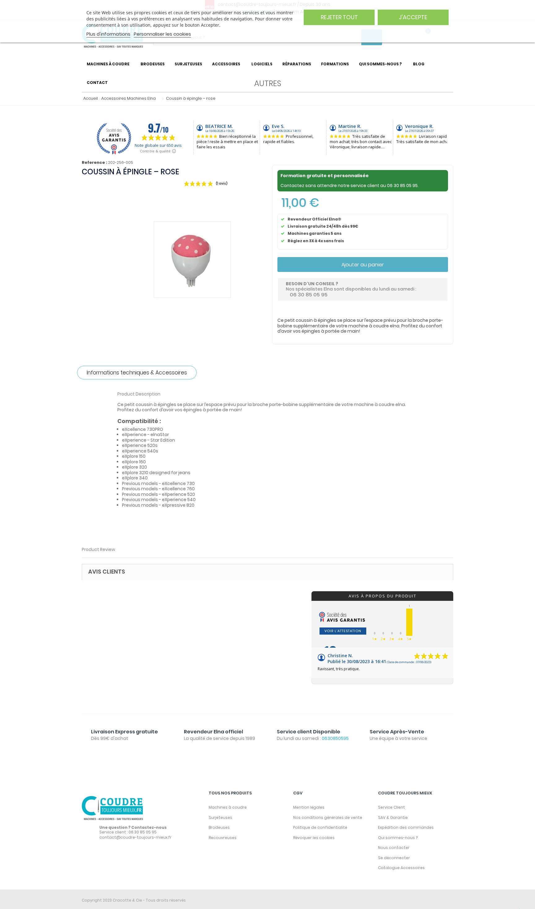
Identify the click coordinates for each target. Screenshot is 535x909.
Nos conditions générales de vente (327, 817)
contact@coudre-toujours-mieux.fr (135, 837)
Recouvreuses (223, 837)
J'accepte (413, 17)
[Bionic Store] (113, 808)
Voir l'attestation (342, 630)
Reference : (94, 162)
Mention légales (308, 807)
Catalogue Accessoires (401, 867)
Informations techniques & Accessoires (137, 372)
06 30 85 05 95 (402, 185)
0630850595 (335, 738)
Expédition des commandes (406, 827)
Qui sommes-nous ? (398, 837)
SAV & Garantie (393, 817)
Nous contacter (394, 847)
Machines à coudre (228, 807)
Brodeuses (219, 827)
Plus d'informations (108, 34)
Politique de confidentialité (320, 827)
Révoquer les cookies (314, 837)
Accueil (89, 98)
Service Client (391, 807)
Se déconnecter (394, 857)
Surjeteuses (220, 817)
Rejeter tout (339, 17)
